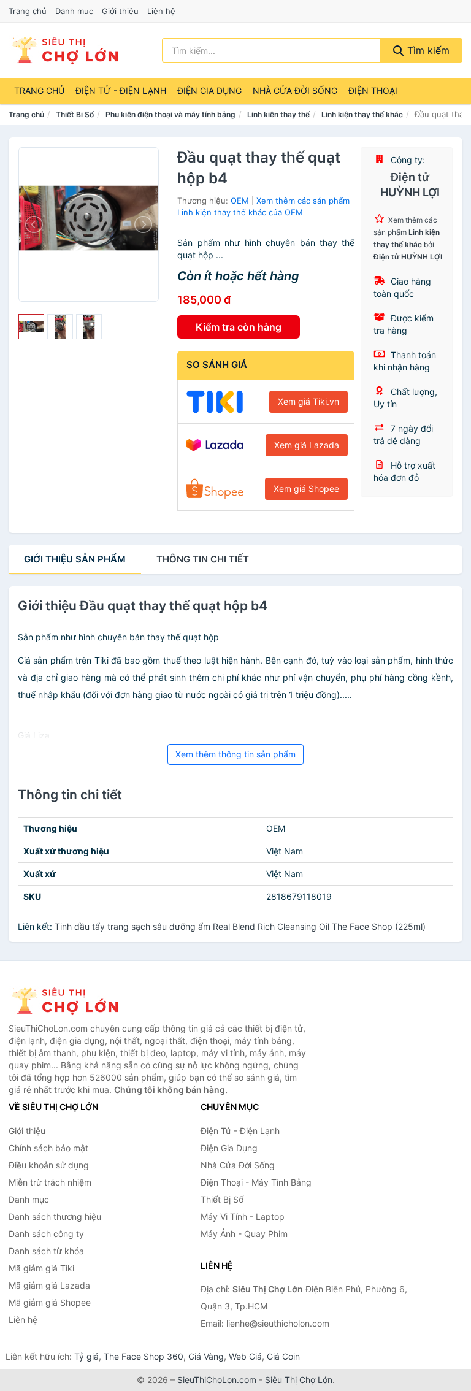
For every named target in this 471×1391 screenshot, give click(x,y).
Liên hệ (161, 11)
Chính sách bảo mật (48, 1148)
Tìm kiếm (427, 50)
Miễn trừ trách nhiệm (50, 1182)
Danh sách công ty (46, 1233)
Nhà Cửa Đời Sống (295, 90)
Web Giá (245, 1356)
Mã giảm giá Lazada (49, 1285)
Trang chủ (28, 11)
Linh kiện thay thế (278, 114)
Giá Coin (283, 1356)
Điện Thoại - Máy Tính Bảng (256, 1182)
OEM (240, 200)
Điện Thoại (372, 90)
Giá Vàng (206, 1356)
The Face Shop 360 (143, 1356)
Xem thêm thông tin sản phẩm (235, 754)
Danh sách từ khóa (46, 1251)
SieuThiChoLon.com (216, 1379)
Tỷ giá (86, 1356)
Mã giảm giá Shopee (50, 1302)
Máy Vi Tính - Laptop (243, 1216)
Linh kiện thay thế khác (362, 114)
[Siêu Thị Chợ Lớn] (70, 1001)
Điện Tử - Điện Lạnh (120, 90)
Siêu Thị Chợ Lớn (298, 1379)
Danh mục (74, 11)
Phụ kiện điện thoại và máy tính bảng (170, 114)
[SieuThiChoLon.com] (64, 50)
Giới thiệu (120, 11)
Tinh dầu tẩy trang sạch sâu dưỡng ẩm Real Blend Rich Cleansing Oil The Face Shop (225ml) (240, 926)
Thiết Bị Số (75, 114)
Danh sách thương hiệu (55, 1216)
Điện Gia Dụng (209, 90)
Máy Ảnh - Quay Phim (244, 1233)
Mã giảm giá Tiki (41, 1268)
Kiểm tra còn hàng (238, 327)
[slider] (31, 327)
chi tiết (202, 559)
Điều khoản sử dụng (49, 1165)
